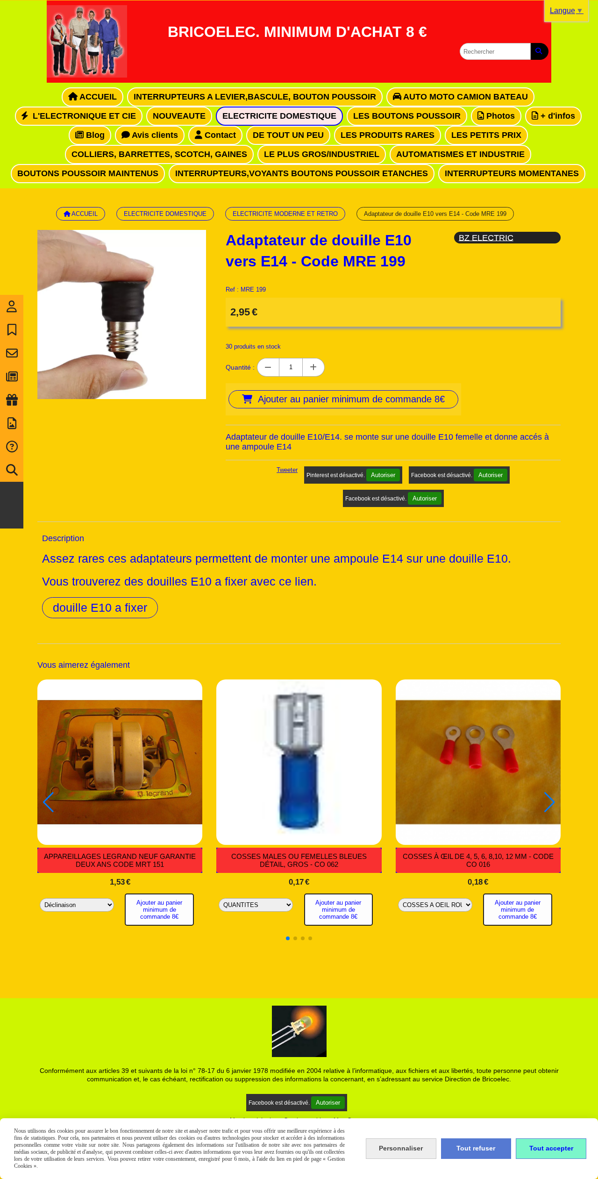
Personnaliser (401, 1148)
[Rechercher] (539, 51)
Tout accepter (551, 1148)
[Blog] (11, 376)
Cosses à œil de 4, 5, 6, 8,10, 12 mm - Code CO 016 (478, 860)
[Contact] (11, 353)
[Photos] (11, 423)
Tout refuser (475, 1148)
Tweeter (287, 469)
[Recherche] (11, 470)
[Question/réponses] (11, 446)
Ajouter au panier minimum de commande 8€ (159, 909)
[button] (288, 938)
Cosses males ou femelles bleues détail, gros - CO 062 (299, 860)
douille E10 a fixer (100, 607)
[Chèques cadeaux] (11, 400)
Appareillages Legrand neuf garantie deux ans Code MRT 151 (120, 860)
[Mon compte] (11, 306)
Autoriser (383, 475)
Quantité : (240, 367)
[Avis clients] (11, 330)
